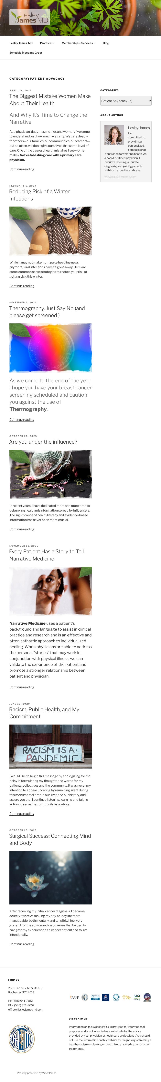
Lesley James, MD (21, 43)
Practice (45, 43)
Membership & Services (77, 43)
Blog (106, 43)
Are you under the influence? (43, 442)
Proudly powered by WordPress (36, 1073)
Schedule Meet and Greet (25, 52)
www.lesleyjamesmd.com (120, 176)
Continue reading (21, 169)
